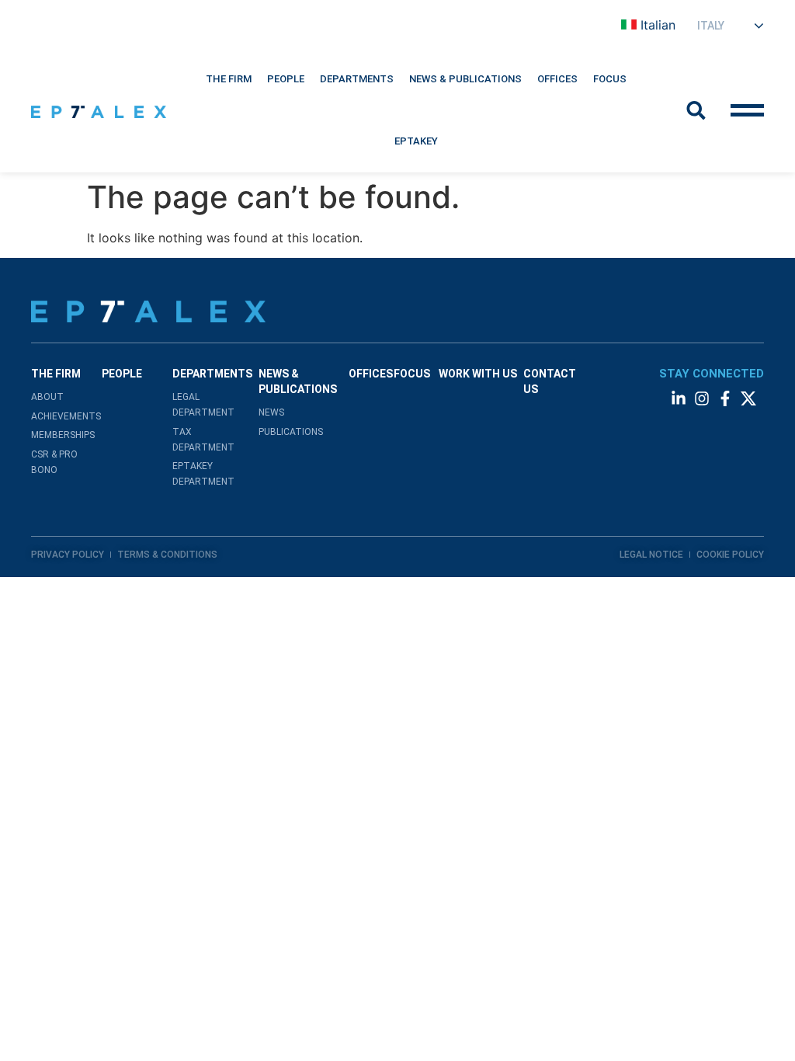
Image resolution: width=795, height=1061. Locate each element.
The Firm (229, 79)
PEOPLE (122, 373)
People (285, 79)
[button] (228, 79)
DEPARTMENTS (357, 79)
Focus (610, 79)
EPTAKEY (416, 141)
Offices (557, 79)
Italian (658, 25)
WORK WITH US (478, 373)
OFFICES (371, 373)
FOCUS (412, 373)
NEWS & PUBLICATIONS (465, 79)
